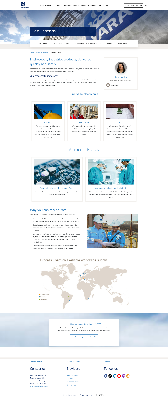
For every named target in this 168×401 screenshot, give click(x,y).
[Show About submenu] (109, 5)
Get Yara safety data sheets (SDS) (84, 337)
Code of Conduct (36, 362)
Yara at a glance (72, 375)
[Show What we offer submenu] (52, 5)
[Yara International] (25, 5)
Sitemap (107, 362)
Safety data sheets (69, 395)
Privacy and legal (86, 395)
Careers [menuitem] (58, 5)
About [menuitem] (105, 5)
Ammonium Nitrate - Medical (117, 43)
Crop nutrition (72, 385)
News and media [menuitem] (79, 5)
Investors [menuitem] (67, 5)
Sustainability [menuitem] (93, 5)
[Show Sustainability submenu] (100, 5)
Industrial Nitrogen (42, 52)
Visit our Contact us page (39, 386)
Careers (70, 378)
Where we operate (73, 362)
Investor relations (73, 382)
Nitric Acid (57, 43)
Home (32, 52)
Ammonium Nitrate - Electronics (88, 43)
